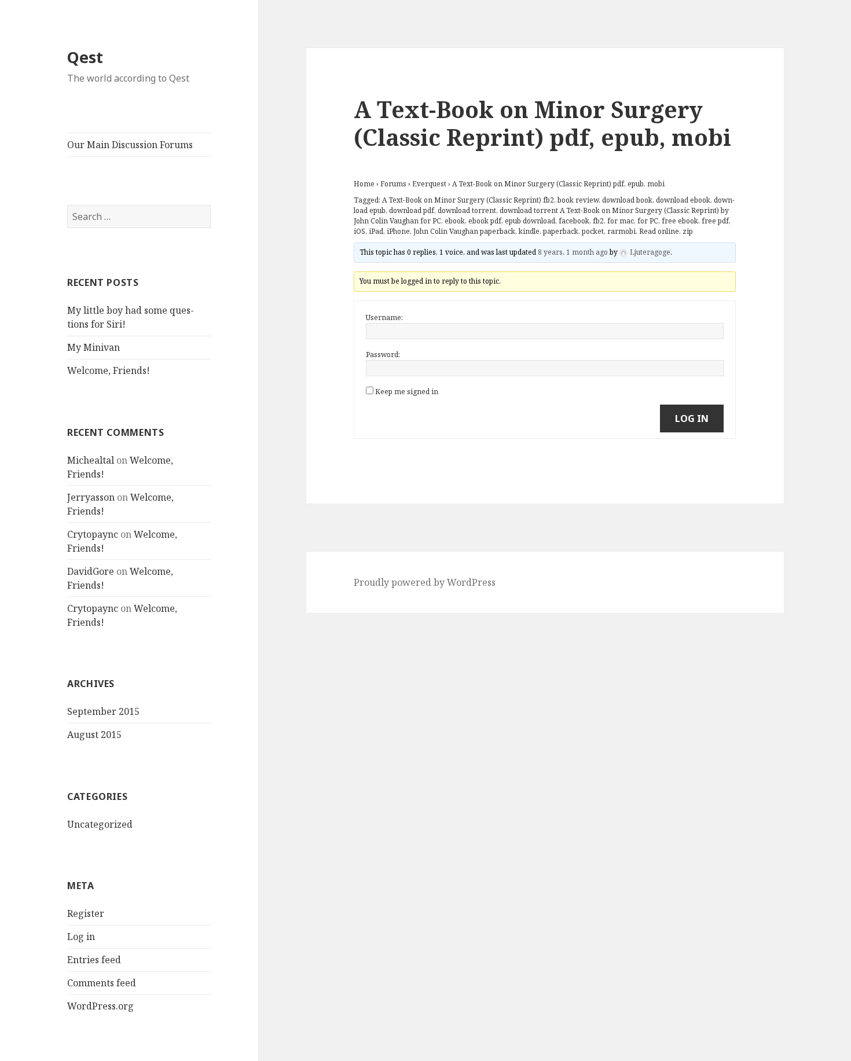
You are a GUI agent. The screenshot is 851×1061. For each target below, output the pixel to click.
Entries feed (94, 959)
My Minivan (93, 347)
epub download (530, 221)
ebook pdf (484, 221)
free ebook (680, 221)
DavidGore (90, 571)
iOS (359, 231)
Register (85, 913)
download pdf (411, 210)
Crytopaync (92, 534)
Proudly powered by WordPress (425, 582)
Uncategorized (100, 824)
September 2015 (103, 711)
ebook (455, 221)
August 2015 (94, 734)
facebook (574, 221)
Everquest (429, 184)
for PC (647, 221)
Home (364, 184)
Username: (384, 317)
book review (578, 200)
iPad (376, 231)
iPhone (398, 231)
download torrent (467, 210)
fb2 (598, 221)
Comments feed (101, 982)
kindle (529, 231)
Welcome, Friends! (108, 370)
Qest (85, 57)
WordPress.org (100, 1006)
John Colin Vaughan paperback (464, 231)
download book (627, 200)
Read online (659, 231)
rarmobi (621, 231)
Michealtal (90, 460)
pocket (593, 231)
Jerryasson (91, 497)
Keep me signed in (406, 392)
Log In (692, 418)
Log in (81, 936)
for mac (620, 221)
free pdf (715, 221)
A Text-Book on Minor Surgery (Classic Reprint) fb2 (468, 200)
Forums (393, 184)
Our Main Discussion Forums (130, 144)
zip (688, 231)
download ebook (683, 200)
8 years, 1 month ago (573, 252)
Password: (383, 354)
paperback (560, 231)
